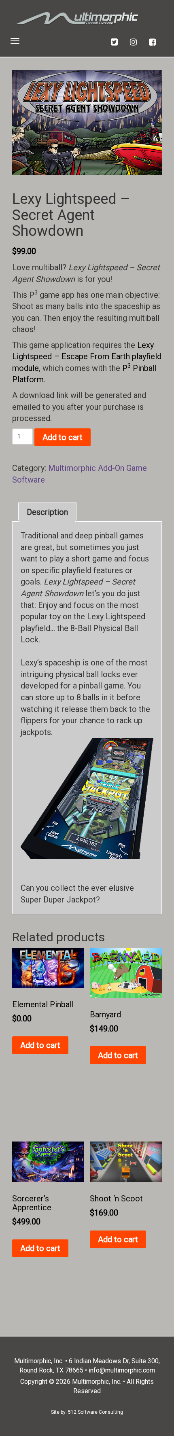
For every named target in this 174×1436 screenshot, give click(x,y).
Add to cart (62, 437)
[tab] (47, 512)
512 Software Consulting (95, 1412)
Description (47, 512)
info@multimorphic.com (122, 1370)
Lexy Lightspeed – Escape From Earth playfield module (86, 356)
